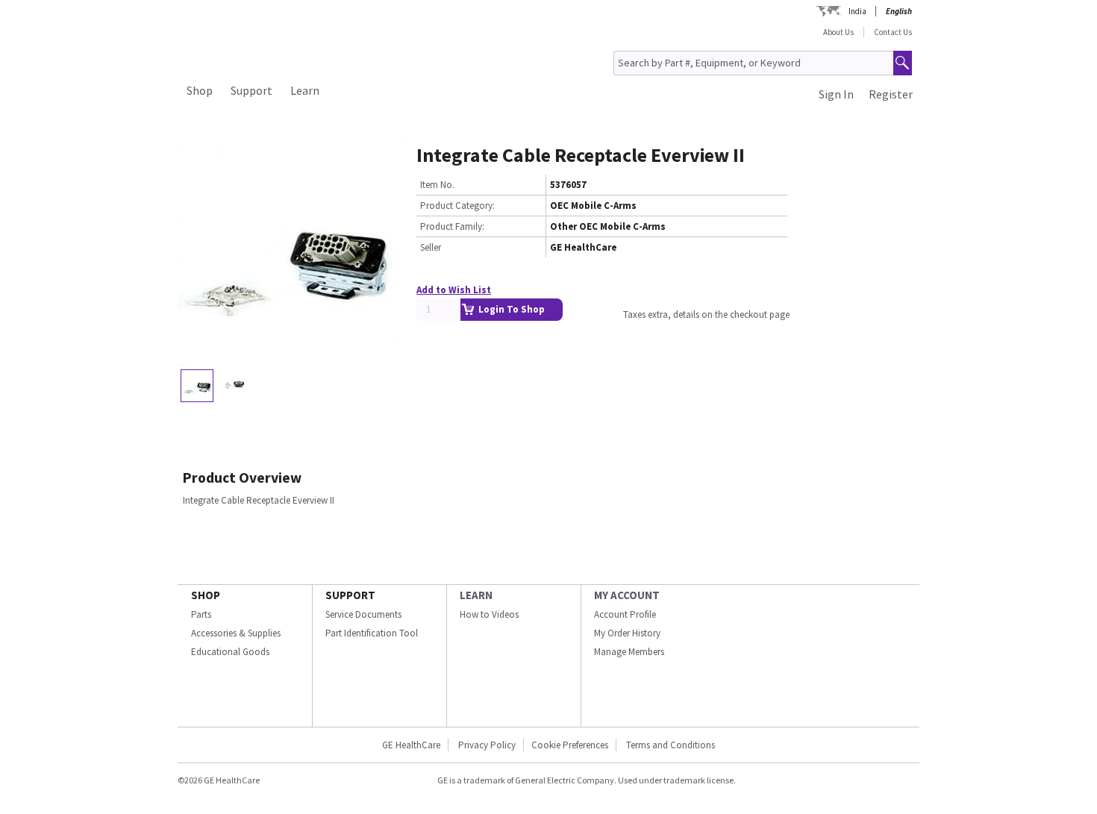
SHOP (205, 595)
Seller (430, 247)
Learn (304, 90)
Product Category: (457, 205)
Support (251, 90)
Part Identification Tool (371, 633)
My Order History (627, 633)
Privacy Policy (487, 745)
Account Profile (625, 614)
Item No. (437, 184)
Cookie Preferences (569, 745)
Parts (201, 614)
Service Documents (363, 614)
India (857, 11)
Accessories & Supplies (236, 633)
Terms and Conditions (670, 745)
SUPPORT (350, 595)
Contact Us (893, 32)
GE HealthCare (411, 745)
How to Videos (489, 614)
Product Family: (452, 226)
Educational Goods (230, 651)
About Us (838, 32)
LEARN (476, 595)
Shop (200, 90)
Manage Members (629, 651)
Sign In (836, 94)
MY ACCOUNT (627, 595)
